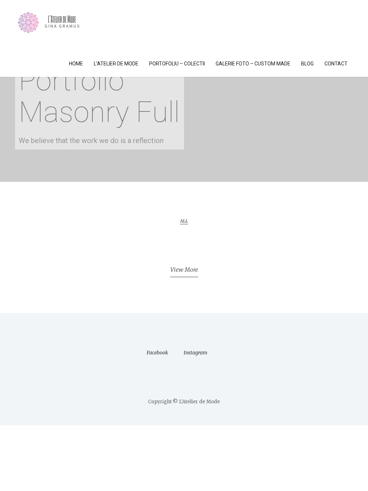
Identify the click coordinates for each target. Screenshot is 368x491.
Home (76, 63)
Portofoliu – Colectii (177, 63)
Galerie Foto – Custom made (253, 63)
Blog (307, 63)
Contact (336, 63)
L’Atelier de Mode (116, 63)
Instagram (195, 352)
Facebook (157, 352)
